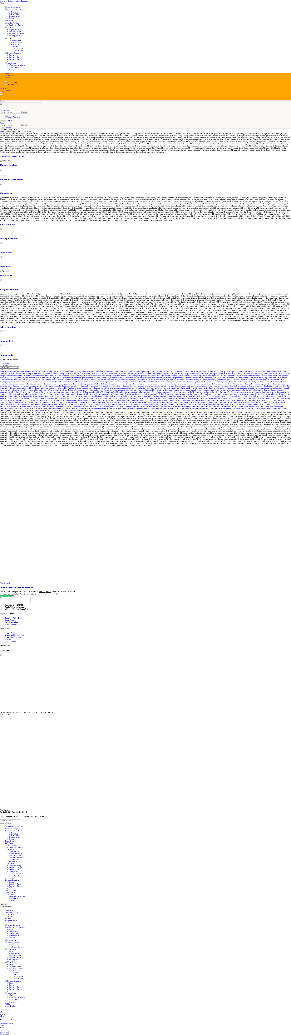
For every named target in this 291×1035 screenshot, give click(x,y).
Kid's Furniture (7, 224)
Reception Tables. (15, 59)
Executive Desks (15, 44)
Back (11, 930)
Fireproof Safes (14, 68)
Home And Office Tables (11, 179)
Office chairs (6, 252)
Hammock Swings (8, 165)
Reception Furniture (9, 289)
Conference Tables (16, 25)
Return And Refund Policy (15, 635)
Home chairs (6, 193)
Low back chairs (15, 32)
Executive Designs (16, 42)
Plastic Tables (6, 275)
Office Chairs (9, 915)
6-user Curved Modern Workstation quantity (18, 594)
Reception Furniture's (12, 624)
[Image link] (15, 601)
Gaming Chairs (14, 851)
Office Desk (9, 917)
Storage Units (6, 355)
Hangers (12, 70)
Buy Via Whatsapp (7, 596)
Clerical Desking (15, 40)
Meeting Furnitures (9, 238)
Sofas (11, 61)
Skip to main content (21, 1)
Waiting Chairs (14, 36)
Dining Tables (10, 910)
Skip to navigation (7, 1)
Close (2, 1012)
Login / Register (10, 1006)
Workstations (18, 50)
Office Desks (14, 46)
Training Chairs (14, 859)
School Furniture (8, 327)
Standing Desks (7, 341)
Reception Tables (15, 57)
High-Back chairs (15, 30)
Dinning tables (14, 16)
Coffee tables (14, 12)
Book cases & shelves (17, 66)
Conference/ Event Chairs (12, 156)
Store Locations (10, 641)
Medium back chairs (16, 34)
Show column (5, 363)
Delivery (8, 639)
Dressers (12, 18)
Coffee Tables (14, 14)
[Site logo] (3, 93)
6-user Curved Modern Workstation (17, 587)
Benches (12, 55)
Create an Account (6, 1024)
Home (2, 132)
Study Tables (18, 48)
